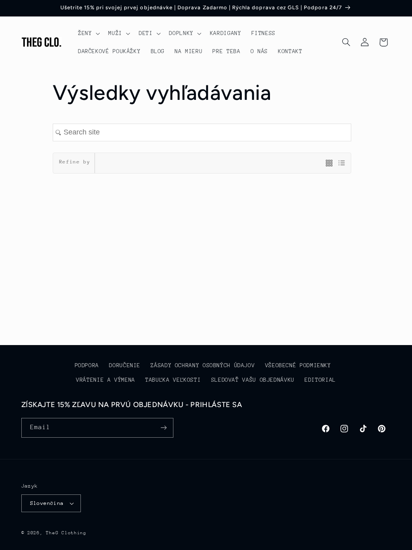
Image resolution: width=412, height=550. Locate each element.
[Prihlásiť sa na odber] (163, 428)
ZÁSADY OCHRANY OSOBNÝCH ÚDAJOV (202, 365)
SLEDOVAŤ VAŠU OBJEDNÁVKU (253, 379)
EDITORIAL (320, 379)
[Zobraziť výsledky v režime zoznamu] (341, 164)
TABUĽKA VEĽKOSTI (173, 379)
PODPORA (87, 365)
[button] (88, 33)
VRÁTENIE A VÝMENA (105, 379)
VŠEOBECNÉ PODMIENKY (298, 365)
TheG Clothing (66, 533)
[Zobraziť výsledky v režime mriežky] (332, 164)
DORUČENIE (124, 365)
